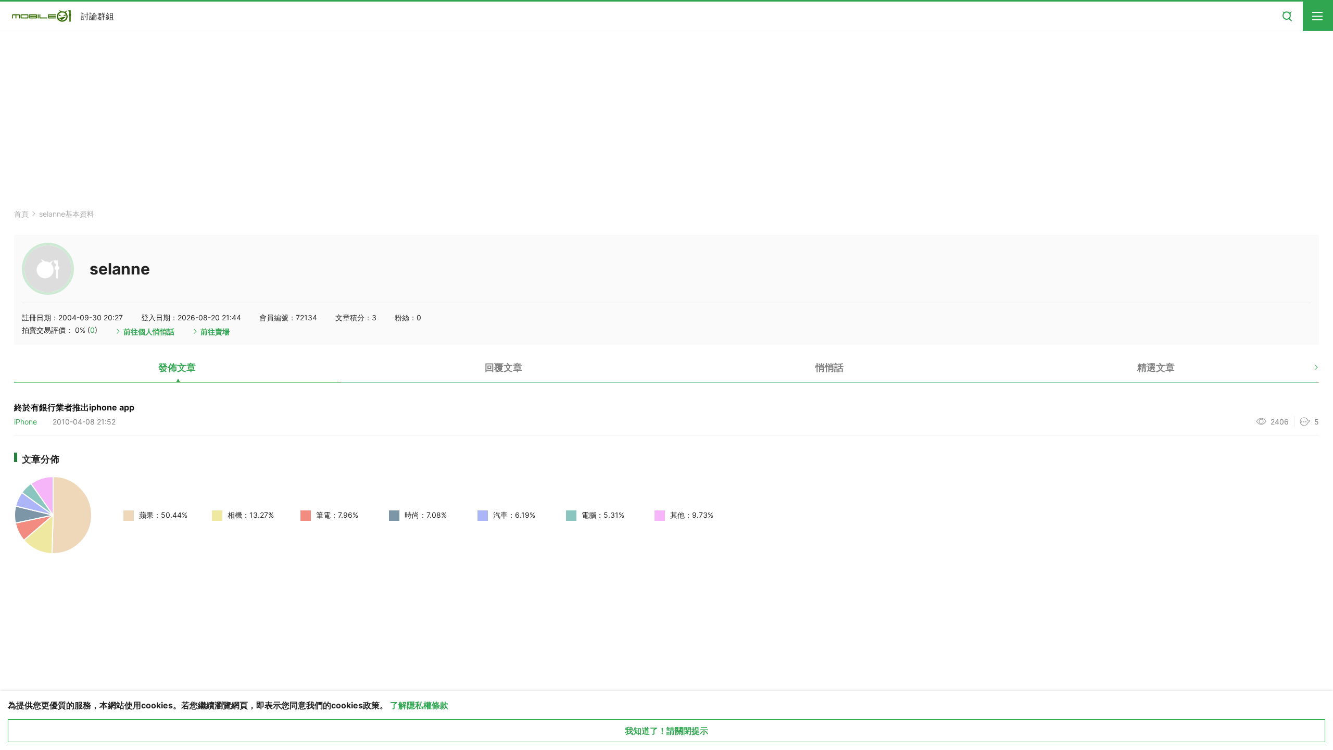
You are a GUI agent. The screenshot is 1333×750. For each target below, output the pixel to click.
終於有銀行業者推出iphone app (74, 407)
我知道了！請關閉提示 (666, 731)
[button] (1307, 371)
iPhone (25, 421)
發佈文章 (177, 367)
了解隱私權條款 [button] (419, 705)
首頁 (21, 213)
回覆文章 (503, 367)
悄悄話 (829, 367)
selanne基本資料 (66, 213)
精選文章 (1156, 367)
